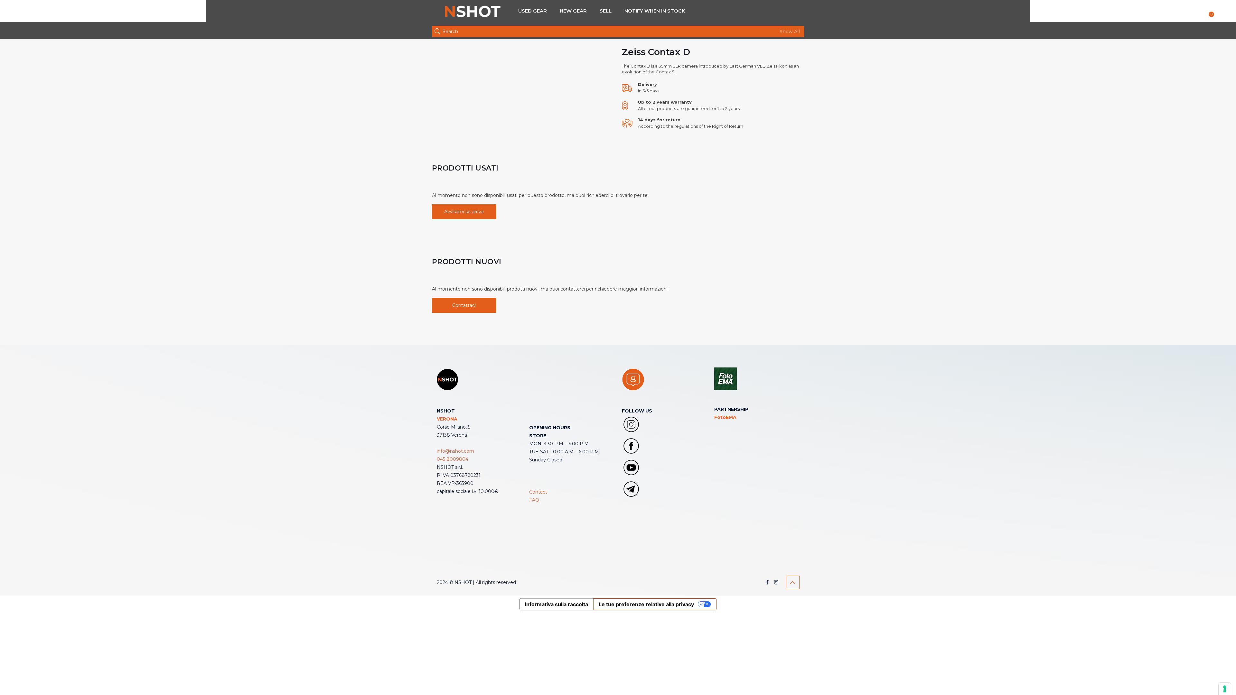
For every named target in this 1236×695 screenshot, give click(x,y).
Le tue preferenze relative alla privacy (646, 604)
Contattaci (464, 305)
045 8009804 (452, 459)
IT (1223, 12)
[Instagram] (776, 582)
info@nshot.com (455, 451)
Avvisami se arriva (464, 212)
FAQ (534, 500)
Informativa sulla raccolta (556, 604)
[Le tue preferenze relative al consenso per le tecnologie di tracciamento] (1225, 689)
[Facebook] (767, 582)
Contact (538, 492)
